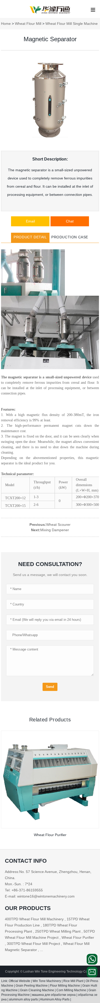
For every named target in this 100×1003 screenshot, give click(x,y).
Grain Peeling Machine (32, 985)
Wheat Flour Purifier (50, 835)
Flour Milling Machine (65, 985)
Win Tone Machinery (47, 981)
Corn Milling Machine (71, 990)
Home (6, 24)
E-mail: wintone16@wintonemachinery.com (40, 896)
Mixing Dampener (54, 530)
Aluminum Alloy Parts (55, 999)
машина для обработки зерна (54, 995)
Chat (70, 221)
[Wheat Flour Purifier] (50, 779)
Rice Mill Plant (73, 981)
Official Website (20, 981)
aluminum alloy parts (24, 999)
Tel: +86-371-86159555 (24, 890)
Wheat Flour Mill (28, 24)
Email (30, 221)
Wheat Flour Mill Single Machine (71, 24)
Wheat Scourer (58, 524)
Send (50, 687)
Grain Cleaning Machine (37, 990)
